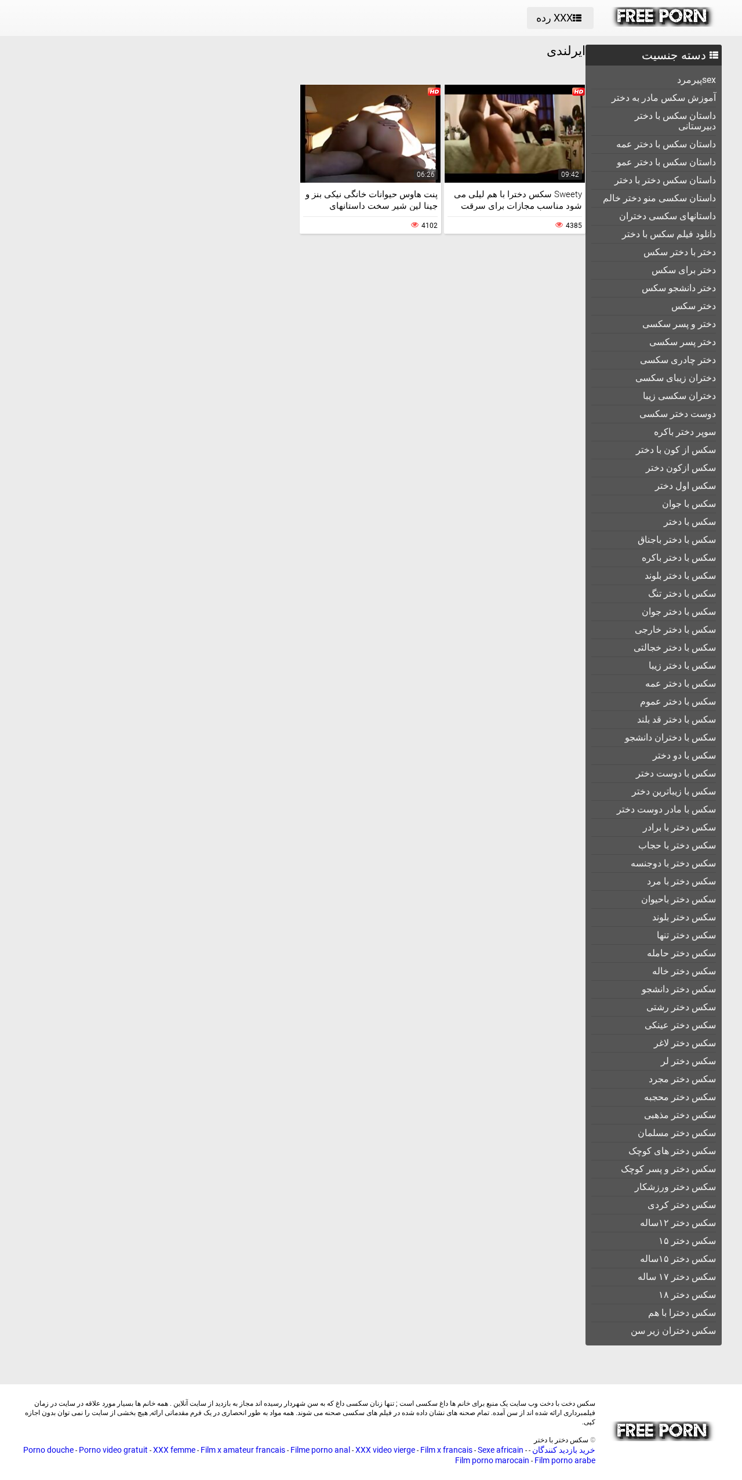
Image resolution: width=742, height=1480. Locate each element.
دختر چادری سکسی (678, 359)
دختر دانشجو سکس (679, 287)
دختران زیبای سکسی (675, 377)
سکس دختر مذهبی (680, 1114)
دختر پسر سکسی (682, 341)
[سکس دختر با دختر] (662, 23)
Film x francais (446, 1449)
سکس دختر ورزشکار (675, 1186)
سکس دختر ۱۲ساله (678, 1222)
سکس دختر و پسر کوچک (668, 1168)
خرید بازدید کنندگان (562, 1449)
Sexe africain (500, 1449)
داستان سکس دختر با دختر (665, 180)
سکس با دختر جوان (679, 611)
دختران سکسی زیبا (679, 395)
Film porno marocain (492, 1460)
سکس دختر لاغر (685, 1043)
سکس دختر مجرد (682, 1078)
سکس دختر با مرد (681, 881)
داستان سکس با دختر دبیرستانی (675, 121)
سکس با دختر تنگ (682, 593)
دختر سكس (693, 305)
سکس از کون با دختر (676, 449)
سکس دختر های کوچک (672, 1150)
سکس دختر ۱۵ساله (678, 1258)
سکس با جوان (689, 503)
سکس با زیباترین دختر (674, 791)
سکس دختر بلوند (684, 917)
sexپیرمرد (696, 79)
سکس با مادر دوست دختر (666, 809)
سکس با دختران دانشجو (670, 737)
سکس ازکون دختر (681, 467)
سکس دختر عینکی (680, 1025)
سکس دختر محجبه (680, 1096)
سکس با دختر (690, 521)
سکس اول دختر (685, 485)
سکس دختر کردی (682, 1204)
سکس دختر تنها (686, 935)
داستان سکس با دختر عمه (666, 144)
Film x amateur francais (243, 1449)
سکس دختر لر (688, 1061)
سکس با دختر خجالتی (675, 647)
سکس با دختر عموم (678, 701)
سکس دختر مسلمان (677, 1132)
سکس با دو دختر (684, 755)
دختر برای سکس (684, 269)
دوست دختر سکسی (677, 413)
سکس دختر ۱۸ (687, 1294)
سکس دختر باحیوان (678, 899)
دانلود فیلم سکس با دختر (669, 234)
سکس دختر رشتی (681, 1007)
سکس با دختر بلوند (680, 575)
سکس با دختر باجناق (677, 539)
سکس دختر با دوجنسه (673, 863)
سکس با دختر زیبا (682, 665)
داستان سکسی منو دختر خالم (659, 198)
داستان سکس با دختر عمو (666, 162)
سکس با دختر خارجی (675, 629)
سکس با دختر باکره (679, 557)
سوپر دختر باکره (685, 431)
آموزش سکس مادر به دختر (664, 97)
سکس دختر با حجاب (677, 845)
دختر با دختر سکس (679, 251)
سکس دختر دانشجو (679, 989)
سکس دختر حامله (681, 953)
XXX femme (174, 1449)
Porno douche (48, 1449)
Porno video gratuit (113, 1449)
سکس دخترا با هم (682, 1312)
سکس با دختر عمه (680, 683)
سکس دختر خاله (684, 971)
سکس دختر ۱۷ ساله (677, 1276)
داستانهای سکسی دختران (667, 216)
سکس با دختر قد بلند (676, 719)
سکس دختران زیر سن (673, 1330)
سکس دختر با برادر (679, 827)
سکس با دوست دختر (676, 773)
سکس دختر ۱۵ (687, 1240)
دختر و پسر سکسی (679, 323)
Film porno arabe (564, 1460)
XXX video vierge (385, 1449)
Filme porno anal (320, 1449)
